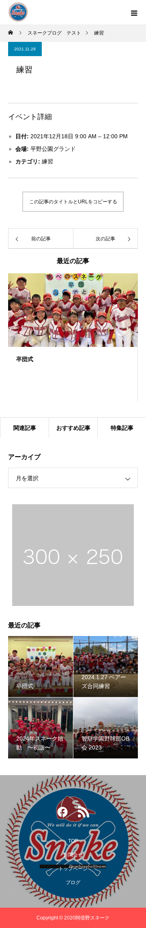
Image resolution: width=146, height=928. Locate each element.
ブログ (73, 882)
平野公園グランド (53, 149)
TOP (73, 841)
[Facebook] (62, 814)
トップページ (73, 868)
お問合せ (73, 855)
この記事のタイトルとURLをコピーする (73, 202)
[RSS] (83, 814)
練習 (47, 161)
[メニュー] (134, 12)
